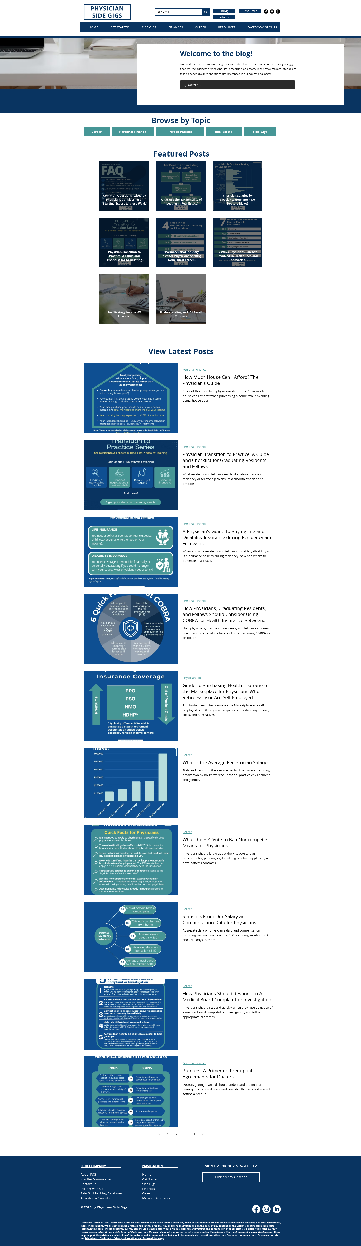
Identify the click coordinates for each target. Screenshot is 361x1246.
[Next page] (203, 1134)
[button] (231, 1166)
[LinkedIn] (278, 11)
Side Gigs (148, 1184)
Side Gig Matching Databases (101, 1193)
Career (187, 755)
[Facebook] (266, 11)
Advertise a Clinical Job (97, 1198)
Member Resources (156, 1198)
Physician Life (192, 678)
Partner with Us (92, 1188)
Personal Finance (194, 369)
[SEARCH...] (206, 12)
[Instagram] (272, 11)
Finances (148, 1188)
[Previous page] (159, 1134)
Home (146, 1174)
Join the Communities (96, 1179)
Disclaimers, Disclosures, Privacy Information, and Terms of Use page (124, 1238)
